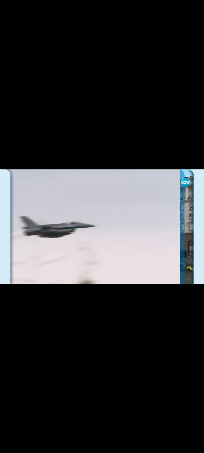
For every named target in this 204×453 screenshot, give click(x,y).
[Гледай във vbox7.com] (186, 440)
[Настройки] (185, 17)
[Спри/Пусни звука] (37, 440)
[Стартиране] (16, 440)
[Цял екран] (165, 440)
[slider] (9, 426)
